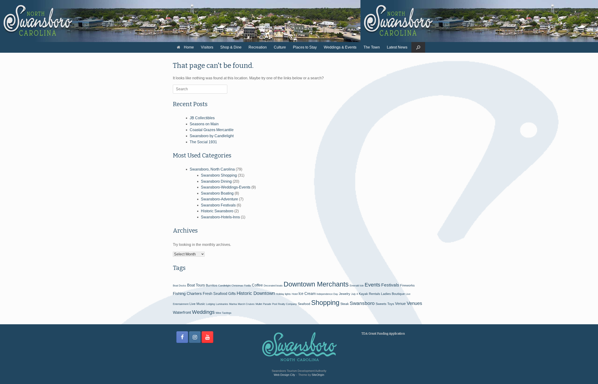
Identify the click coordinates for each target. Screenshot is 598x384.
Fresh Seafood (215, 294)
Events (372, 285)
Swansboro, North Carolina (212, 169)
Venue (400, 304)
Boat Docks (179, 285)
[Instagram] (195, 337)
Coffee (257, 285)
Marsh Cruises (246, 304)
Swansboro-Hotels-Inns (220, 217)
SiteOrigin (318, 375)
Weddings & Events (340, 47)
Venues (414, 303)
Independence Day (327, 294)
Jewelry (344, 294)
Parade (267, 304)
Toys (390, 304)
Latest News (397, 47)
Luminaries (222, 304)
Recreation (258, 47)
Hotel (295, 294)
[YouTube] (207, 337)
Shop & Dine (231, 47)
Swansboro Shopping (219, 175)
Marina (233, 304)
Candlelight (224, 285)
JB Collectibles (202, 118)
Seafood (304, 304)
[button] (418, 47)
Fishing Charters (187, 293)
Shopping (325, 302)
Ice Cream (307, 294)
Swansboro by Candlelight (212, 136)
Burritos (211, 285)
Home (189, 47)
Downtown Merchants (316, 284)
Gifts (232, 294)
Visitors (207, 47)
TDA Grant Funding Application (383, 333)
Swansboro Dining (216, 181)
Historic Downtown (256, 293)
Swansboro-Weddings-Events (225, 187)
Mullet (259, 304)
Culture (280, 47)
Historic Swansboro (217, 211)
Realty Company (287, 304)
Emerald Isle (357, 285)
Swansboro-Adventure (219, 199)
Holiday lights (283, 294)
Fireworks (407, 285)
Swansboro (362, 303)
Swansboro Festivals (218, 205)
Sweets (381, 304)
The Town (371, 47)
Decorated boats (273, 285)
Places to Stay (305, 47)
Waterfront (182, 312)
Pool (274, 304)
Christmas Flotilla (241, 285)
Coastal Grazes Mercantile (212, 130)
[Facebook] (182, 337)
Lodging (210, 304)
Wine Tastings (223, 312)
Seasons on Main (204, 124)
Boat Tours (196, 285)
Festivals (390, 285)
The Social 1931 (203, 142)
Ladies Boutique (393, 294)
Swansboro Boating (217, 193)
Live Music (197, 304)
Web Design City (284, 375)
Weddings (203, 312)
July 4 (354, 294)
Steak (344, 304)
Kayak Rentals (369, 294)
